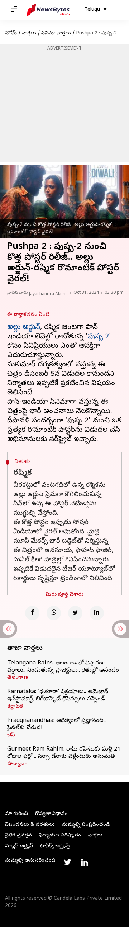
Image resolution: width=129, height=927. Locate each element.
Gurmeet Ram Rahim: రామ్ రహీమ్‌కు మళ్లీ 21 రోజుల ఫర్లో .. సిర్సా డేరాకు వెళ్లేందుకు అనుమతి (63, 753)
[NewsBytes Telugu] (48, 10)
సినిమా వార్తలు (56, 33)
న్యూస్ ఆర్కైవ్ (19, 846)
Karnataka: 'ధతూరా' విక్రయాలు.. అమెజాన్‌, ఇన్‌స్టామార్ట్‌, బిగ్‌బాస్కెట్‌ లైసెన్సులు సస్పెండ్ (58, 696)
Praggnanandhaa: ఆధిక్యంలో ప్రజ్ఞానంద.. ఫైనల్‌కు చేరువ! (56, 724)
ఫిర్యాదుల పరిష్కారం (60, 835)
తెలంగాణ (17, 678)
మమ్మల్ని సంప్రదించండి (86, 824)
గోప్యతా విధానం (51, 814)
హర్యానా (16, 764)
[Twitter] (75, 613)
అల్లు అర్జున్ (23, 328)
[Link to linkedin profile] (84, 862)
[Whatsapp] (54, 613)
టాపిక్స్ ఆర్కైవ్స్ (55, 846)
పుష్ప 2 (98, 337)
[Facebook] (32, 613)
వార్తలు (29, 33)
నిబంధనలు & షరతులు (30, 824)
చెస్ (11, 735)
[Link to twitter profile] (67, 862)
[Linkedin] (97, 613)
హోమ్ (11, 33)
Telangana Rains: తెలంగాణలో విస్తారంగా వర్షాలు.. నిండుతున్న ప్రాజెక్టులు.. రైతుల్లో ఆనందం (63, 667)
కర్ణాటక (15, 707)
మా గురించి (16, 814)
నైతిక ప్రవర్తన (18, 835)
